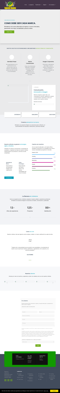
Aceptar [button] (54, 390)
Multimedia (52, 375)
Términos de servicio (48, 328)
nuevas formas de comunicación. (44, 48)
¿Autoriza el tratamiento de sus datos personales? (31, 339)
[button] (7, 283)
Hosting (52, 373)
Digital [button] (44, 4)
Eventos (31, 380)
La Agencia (31, 4)
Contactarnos (10, 32)
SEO (40, 379)
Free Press (20, 379)
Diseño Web (42, 373)
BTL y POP (20, 377)
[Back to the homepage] (10, 4)
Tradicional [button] (37, 4)
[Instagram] (11, 380)
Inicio (26, 4)
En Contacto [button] (51, 4)
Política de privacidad (41, 328)
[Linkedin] (8, 380)
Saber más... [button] (46, 390)
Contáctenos (9, 177)
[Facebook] (5, 380)
